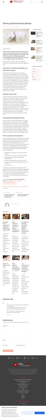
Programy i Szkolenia (23, 385)
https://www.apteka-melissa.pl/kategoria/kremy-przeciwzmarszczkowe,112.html (12, 182)
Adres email (5, 345)
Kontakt (23, 397)
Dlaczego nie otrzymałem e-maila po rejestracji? (23, 379)
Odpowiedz (9, 314)
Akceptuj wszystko (39, 412)
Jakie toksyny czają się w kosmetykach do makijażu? (16, 267)
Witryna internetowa (21, 345)
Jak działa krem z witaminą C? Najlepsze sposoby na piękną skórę (6, 226)
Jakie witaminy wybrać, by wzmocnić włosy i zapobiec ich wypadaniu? (15, 226)
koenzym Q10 (14, 186)
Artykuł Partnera (11, 26)
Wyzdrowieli (23, 382)
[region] (23, 412)
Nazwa (4, 340)
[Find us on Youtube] (23, 403)
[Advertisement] (23, 12)
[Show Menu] (3, 1)
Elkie (7, 303)
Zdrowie (4, 220)
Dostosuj (24, 412)
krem (19, 186)
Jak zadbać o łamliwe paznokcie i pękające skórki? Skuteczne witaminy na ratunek (25, 227)
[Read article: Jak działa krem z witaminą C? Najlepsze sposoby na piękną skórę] (6, 216)
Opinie (23, 394)
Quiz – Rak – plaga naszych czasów (23, 389)
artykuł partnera (8, 186)
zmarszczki (5, 188)
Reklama (23, 396)
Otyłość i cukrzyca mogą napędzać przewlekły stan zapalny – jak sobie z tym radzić (39, 58)
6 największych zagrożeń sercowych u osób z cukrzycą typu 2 (39, 42)
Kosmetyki (18, 26)
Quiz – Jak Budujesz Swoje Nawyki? (23, 392)
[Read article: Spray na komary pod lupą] (6, 258)
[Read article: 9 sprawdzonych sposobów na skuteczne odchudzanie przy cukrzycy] (33, 48)
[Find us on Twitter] (21, 403)
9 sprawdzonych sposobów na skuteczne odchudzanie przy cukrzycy (39, 50)
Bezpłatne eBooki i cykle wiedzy (23, 384)
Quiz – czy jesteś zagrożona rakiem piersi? (23, 391)
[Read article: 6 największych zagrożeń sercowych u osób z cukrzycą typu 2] (33, 41)
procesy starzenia (24, 186)
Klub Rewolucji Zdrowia (23, 387)
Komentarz (5, 325)
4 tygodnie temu (39, 45)
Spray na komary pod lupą (6, 265)
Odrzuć (31, 412)
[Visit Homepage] (16, 2)
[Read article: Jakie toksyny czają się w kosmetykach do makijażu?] (16, 258)
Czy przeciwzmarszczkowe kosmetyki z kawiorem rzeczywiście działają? (27, 267)
